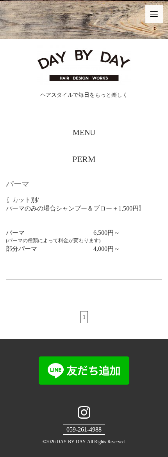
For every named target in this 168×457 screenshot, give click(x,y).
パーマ (17, 184)
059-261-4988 (84, 429)
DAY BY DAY (71, 441)
